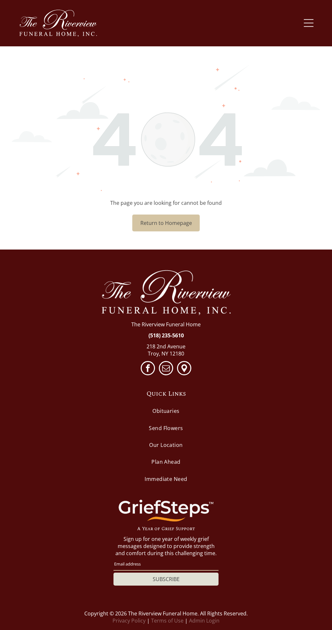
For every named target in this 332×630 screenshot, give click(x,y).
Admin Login (204, 620)
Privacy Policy (129, 620)
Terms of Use (167, 620)
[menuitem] (166, 410)
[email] (166, 369)
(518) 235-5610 (166, 335)
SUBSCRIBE (166, 579)
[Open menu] (309, 23)
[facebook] (148, 369)
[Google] (184, 369)
